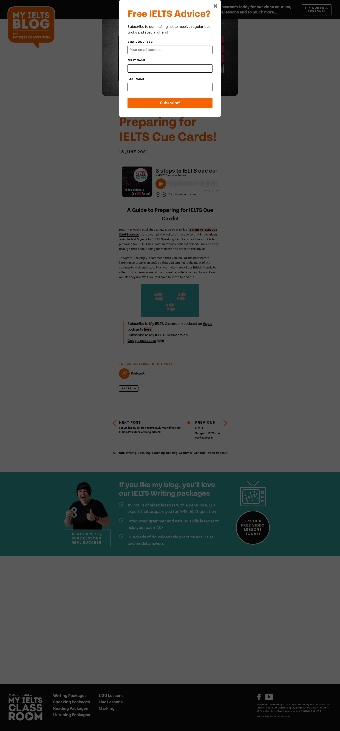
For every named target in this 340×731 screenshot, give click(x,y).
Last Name (136, 79)
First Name (137, 60)
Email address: (140, 41)
